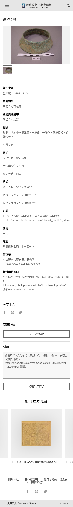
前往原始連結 (36, 334)
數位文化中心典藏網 (36, 5)
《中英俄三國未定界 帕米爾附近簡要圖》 (35, 462)
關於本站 (13, 479)
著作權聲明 (31, 479)
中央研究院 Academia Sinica (20, 503)
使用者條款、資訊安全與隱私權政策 (46, 480)
